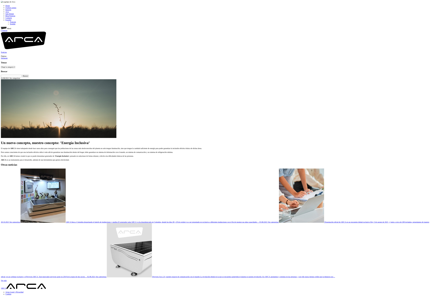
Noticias (4, 52)
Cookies (8, 294)
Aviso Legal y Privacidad (14, 292)
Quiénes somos (10, 8)
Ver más (4, 281)
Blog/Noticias (10, 16)
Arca (7, 12)
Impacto (8, 10)
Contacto (8, 18)
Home (7, 6)
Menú (9, 28)
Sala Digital (9, 14)
